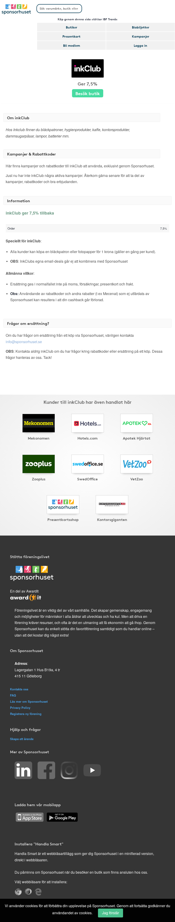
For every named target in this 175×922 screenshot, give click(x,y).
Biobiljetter (140, 27)
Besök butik (87, 93)
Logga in (140, 45)
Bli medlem (71, 45)
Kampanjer (140, 36)
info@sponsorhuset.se (24, 341)
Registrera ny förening (25, 714)
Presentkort (71, 36)
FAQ (13, 695)
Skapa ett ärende (21, 739)
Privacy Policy (20, 707)
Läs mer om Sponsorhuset (29, 701)
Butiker (71, 27)
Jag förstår (110, 912)
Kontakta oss (19, 689)
